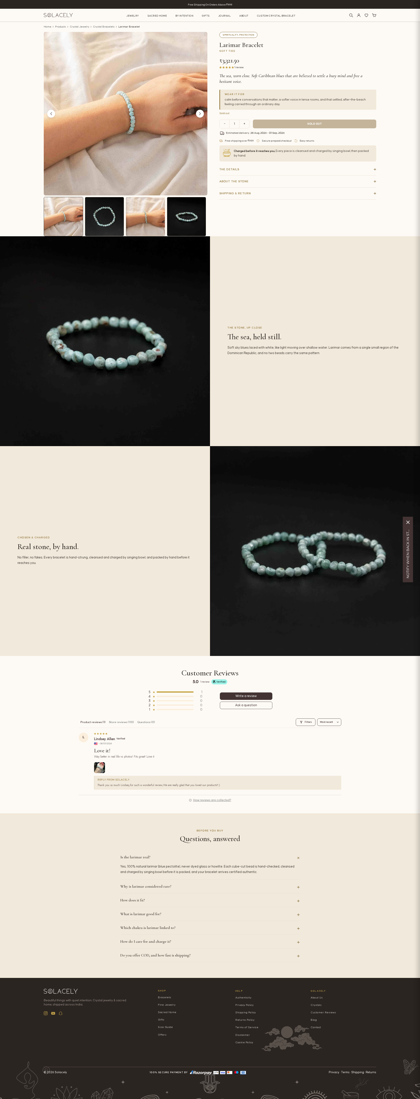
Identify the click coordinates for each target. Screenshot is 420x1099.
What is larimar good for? (140, 913)
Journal (224, 16)
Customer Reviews (323, 1012)
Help (239, 991)
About (243, 16)
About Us (317, 997)
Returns (371, 1072)
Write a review (246, 696)
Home (47, 26)
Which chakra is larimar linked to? (147, 927)
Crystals (316, 1005)
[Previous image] (51, 114)
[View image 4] (186, 216)
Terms (345, 1072)
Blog (314, 1020)
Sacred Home (157, 16)
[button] (226, 67)
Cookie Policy (244, 1042)
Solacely (318, 991)
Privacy (334, 1072)
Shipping (357, 1072)
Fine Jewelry (166, 1004)
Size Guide (165, 1027)
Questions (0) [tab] (146, 722)
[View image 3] (145, 216)
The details (229, 169)
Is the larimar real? (135, 857)
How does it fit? (132, 900)
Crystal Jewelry (79, 26)
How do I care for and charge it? (145, 941)
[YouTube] (53, 1013)
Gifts (206, 16)
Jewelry (132, 16)
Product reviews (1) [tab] (92, 722)
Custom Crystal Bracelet (276, 16)
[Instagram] (46, 1013)
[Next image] (200, 114)
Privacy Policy (244, 1005)
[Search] (351, 15)
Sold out (314, 123)
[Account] (359, 15)
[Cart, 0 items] (374, 15)
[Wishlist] (366, 15)
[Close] (408, 522)
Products (60, 26)
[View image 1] (63, 216)
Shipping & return (235, 193)
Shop (162, 990)
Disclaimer (242, 1035)
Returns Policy (244, 1020)
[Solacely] (58, 15)
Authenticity (243, 997)
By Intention (184, 16)
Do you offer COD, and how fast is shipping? (155, 955)
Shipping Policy (245, 1012)
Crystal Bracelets (104, 26)
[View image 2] (104, 216)
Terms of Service (246, 1027)
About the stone (234, 181)
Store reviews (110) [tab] (121, 722)
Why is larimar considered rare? (145, 886)
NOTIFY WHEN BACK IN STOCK (408, 552)
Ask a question (246, 705)
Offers (162, 1034)
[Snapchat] (61, 1013)
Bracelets (164, 997)
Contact (316, 1027)
